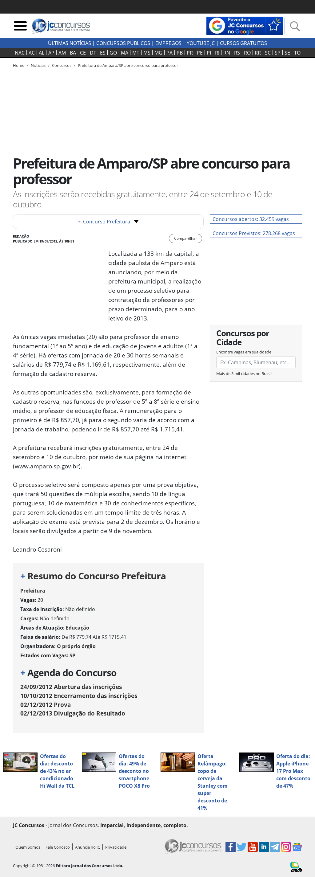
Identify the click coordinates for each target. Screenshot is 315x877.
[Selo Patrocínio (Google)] (244, 25)
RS (237, 52)
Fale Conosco (58, 847)
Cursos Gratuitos (243, 43)
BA (73, 52)
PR (190, 52)
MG (158, 52)
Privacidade (115, 847)
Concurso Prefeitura (104, 221)
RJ (217, 52)
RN (226, 52)
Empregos (168, 43)
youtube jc (201, 43)
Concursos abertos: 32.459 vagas (251, 219)
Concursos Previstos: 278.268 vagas (254, 233)
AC (32, 52)
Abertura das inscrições (71, 687)
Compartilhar (185, 238)
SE (287, 52)
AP (51, 52)
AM (62, 52)
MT (135, 52)
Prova (45, 704)
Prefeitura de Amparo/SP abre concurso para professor (128, 65)
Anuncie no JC (87, 847)
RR (258, 52)
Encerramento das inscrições (78, 695)
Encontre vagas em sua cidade (243, 352)
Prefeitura (32, 590)
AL (41, 52)
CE (83, 52)
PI (209, 52)
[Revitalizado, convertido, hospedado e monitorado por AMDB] (296, 866)
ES (103, 52)
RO (247, 52)
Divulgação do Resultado (72, 713)
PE (200, 52)
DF (93, 52)
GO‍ (113, 52)
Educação (77, 627)
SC (268, 52)
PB (180, 52)
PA (169, 52)
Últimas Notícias (69, 43)
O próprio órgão (76, 646)
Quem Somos (27, 847)
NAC (20, 52)
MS (146, 52)
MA (124, 52)
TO (297, 52)
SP (278, 52)
